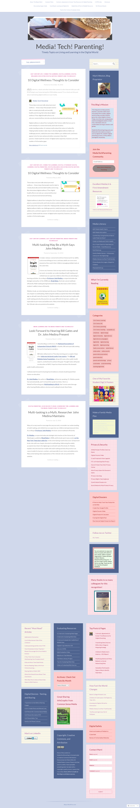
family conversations (99, 348)
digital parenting (41, 167)
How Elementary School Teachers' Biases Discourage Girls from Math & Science (36, 651)
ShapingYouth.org (98, 268)
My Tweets (96, 537)
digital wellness (54, 167)
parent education (97, 357)
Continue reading (43, 220)
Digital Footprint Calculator (101, 514)
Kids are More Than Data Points (34, 662)
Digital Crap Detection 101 (65, 645)
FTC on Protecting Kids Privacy (100, 461)
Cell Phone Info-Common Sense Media (36, 711)
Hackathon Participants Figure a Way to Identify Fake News (102, 670)
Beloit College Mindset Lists (97, 694)
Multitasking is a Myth (51, 384)
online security (106, 351)
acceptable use (111, 329)
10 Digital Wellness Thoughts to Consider (53, 80)
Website (91, 765)
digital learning (65, 74)
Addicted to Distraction (31, 637)
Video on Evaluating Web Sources (66, 665)
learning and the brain (46, 326)
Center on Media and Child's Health (103, 241)
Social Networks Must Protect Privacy (102, 485)
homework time (63, 406)
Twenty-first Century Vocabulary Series (70, 10)
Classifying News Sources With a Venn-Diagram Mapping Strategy (103, 645)
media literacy (109, 348)
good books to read (49, 406)
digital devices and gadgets (100, 339)
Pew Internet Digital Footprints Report (104, 521)
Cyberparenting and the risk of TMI (35, 645)
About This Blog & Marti (36, 2)
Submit (100, 791)
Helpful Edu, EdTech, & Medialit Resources (82, 6)
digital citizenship (64, 165)
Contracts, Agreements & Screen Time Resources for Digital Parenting (74, 2)
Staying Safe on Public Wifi (32, 671)
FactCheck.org (97, 250)
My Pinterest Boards (101, 6)
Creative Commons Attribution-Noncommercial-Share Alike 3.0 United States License (66, 760)
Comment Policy (49, 2)
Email (93, 759)
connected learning (50, 74)
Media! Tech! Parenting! (70, 46)
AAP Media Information (100, 232)
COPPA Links (98, 2)
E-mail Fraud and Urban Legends (100, 458)
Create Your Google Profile (100, 508)
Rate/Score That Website (64, 655)
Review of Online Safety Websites (99, 738)
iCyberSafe (92, 734)
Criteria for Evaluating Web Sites (66, 637)
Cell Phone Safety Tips (31, 718)
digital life (96, 345)
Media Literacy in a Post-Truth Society (104, 259)
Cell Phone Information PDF (33, 715)
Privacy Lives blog (96, 476)
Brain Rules (54, 281)
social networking (106, 363)
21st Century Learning (38, 238)
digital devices (108, 336)
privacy (109, 360)
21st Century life (37, 74)
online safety (96, 351)
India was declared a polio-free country (54, 356)
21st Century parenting (54, 238)
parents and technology (67, 76)
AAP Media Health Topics (100, 229)
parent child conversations (100, 354)
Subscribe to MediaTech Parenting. (104, 168)
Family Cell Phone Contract (33, 721)
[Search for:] (104, 63)
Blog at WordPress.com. (70, 804)
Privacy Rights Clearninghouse (100, 479)
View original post (33, 145)
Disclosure (107, 2)
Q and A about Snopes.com (98, 482)
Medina (31, 435)
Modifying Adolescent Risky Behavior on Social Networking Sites (103, 661)
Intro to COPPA (61, 649)
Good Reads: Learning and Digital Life (59, 6)
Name (93, 754)
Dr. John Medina (32, 379)
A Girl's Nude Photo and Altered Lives (35, 708)
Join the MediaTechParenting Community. (102, 153)
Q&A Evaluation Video (63, 652)
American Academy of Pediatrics (98, 731)
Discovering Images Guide (40, 6)
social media (96, 363)
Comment (94, 771)
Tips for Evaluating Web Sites (65, 662)
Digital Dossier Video (97, 455)
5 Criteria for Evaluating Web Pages (67, 633)
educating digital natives (47, 76)
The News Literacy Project (64, 658)
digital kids (96, 342)
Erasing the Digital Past (100, 518)
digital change (104, 332)
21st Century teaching (99, 329)
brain (66, 238)
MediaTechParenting (63, 755)
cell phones (96, 332)
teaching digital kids (98, 366)
